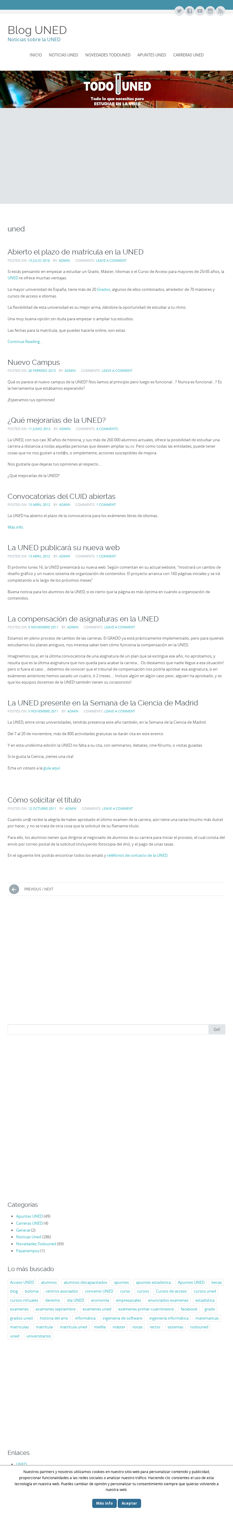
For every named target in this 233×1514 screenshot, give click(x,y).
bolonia (32, 1291)
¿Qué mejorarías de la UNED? (57, 420)
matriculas (19, 1327)
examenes (19, 1309)
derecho (52, 1300)
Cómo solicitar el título (44, 800)
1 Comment (106, 504)
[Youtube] (199, 11)
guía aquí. (52, 768)
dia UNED (75, 1300)
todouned (199, 1327)
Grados (103, 289)
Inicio (36, 55)
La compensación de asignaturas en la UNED (83, 618)
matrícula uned (73, 1327)
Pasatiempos (27, 1250)
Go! (217, 1029)
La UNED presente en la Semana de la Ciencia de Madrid (103, 702)
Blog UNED (37, 30)
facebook (189, 1309)
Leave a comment (111, 260)
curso (125, 1291)
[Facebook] (189, 11)
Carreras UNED (188, 55)
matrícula (44, 1327)
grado (209, 1309)
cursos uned (205, 1291)
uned (14, 1336)
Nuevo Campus (34, 362)
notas (137, 1327)
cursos (143, 1291)
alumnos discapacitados (85, 1282)
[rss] (220, 11)
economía (100, 1300)
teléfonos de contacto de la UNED (137, 855)
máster (119, 1327)
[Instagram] (210, 11)
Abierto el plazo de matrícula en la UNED (76, 251)
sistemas (175, 1327)
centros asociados (62, 1291)
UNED (13, 278)
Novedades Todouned (107, 55)
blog (14, 1291)
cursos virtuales (24, 1300)
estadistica (204, 1300)
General (23, 1230)
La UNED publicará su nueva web (64, 547)
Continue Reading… (25, 341)
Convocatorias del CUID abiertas (62, 496)
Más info (104, 1503)
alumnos (49, 1282)
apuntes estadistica (153, 1282)
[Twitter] (179, 11)
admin (64, 260)
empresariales (128, 1300)
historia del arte (54, 1318)
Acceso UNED (22, 1282)
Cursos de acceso (171, 1291)
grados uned (21, 1318)
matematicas (207, 1318)
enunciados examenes (168, 1300)
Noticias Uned (63, 55)
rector (155, 1327)
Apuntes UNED (151, 55)
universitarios (38, 1336)
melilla (100, 1327)
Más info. (16, 527)
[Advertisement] (116, 155)
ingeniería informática (168, 1318)
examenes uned (97, 1309)
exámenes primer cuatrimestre (146, 1309)
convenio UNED (99, 1291)
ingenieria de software (122, 1318)
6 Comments (107, 428)
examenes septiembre (55, 1309)
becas (216, 1282)
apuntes (121, 1282)
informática (85, 1318)
